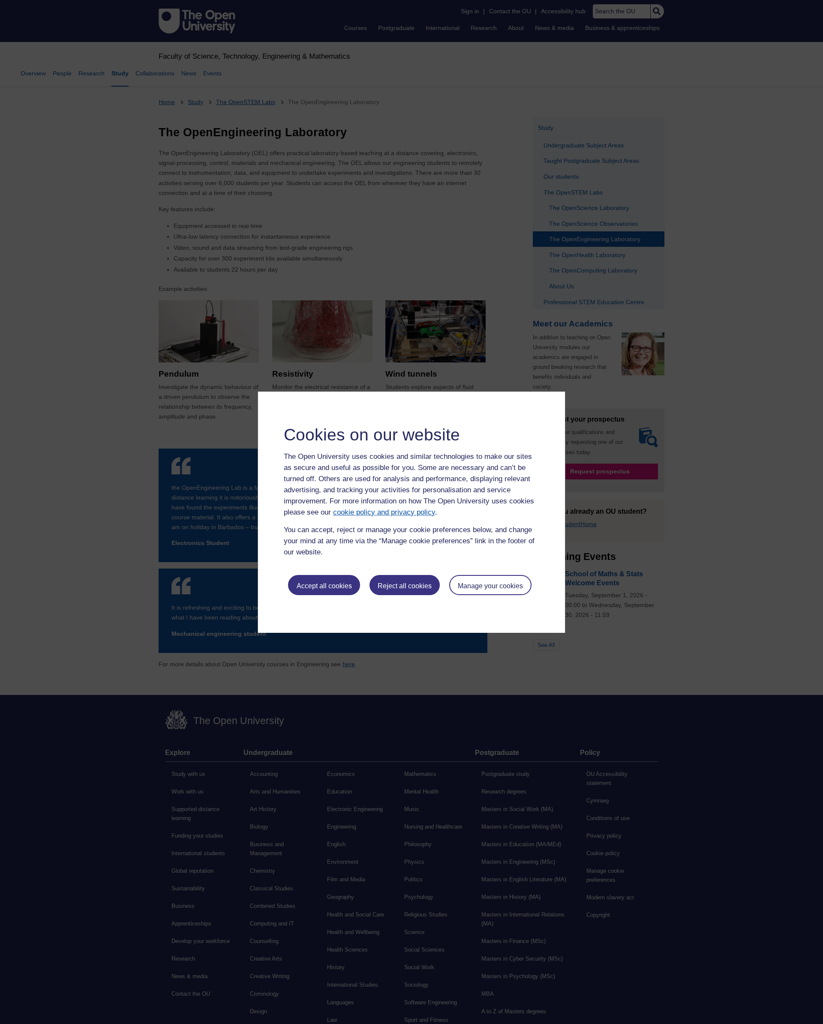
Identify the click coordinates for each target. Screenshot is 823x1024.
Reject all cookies (405, 586)
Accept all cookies (324, 586)
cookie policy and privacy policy (384, 512)
